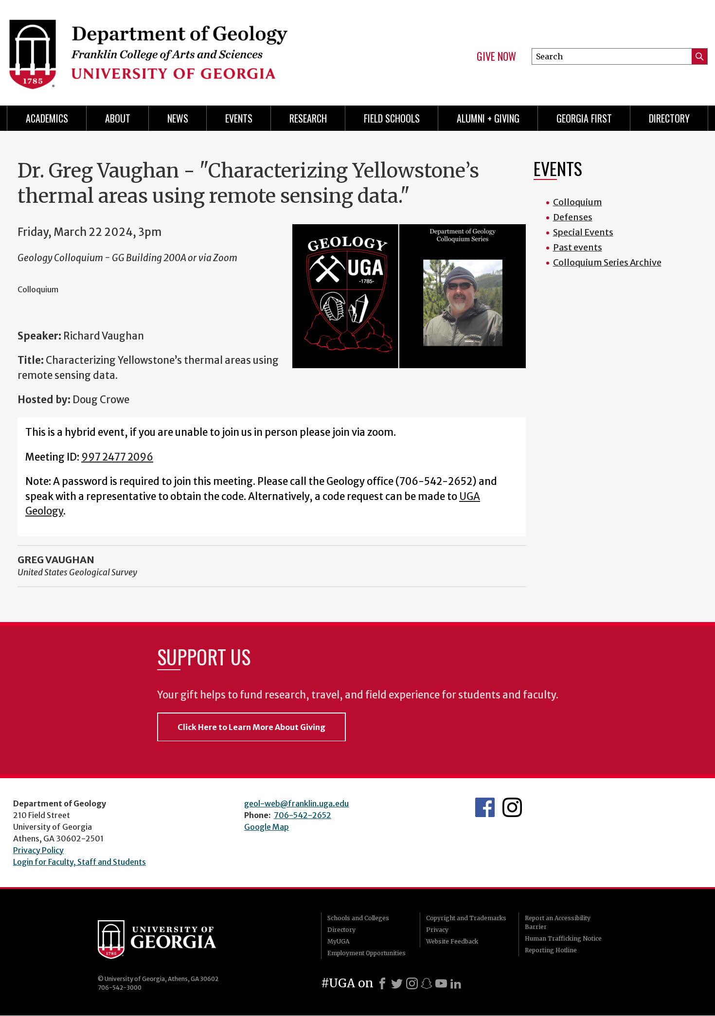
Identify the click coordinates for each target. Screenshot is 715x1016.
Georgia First (584, 118)
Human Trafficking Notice (563, 938)
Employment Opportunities (366, 953)
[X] (397, 983)
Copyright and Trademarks (466, 918)
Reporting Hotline (551, 950)
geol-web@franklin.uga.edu (296, 803)
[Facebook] (382, 983)
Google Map (266, 827)
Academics (47, 118)
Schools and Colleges (358, 918)
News (177, 118)
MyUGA (338, 941)
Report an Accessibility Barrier (557, 922)
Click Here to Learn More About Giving (251, 727)
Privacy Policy (38, 850)
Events (238, 118)
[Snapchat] (426, 983)
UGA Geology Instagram (512, 807)
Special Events (583, 232)
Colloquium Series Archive (607, 262)
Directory (669, 118)
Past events (577, 247)
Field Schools (392, 118)
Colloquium (577, 202)
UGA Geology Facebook (485, 807)
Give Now (496, 56)
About (117, 118)
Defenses (572, 217)
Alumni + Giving (488, 118)
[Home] (177, 49)
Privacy (437, 929)
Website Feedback (452, 941)
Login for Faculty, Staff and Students (79, 862)
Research (308, 118)
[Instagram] (412, 983)
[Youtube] (441, 983)
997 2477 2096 (117, 457)
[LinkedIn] (456, 983)
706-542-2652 (302, 815)
